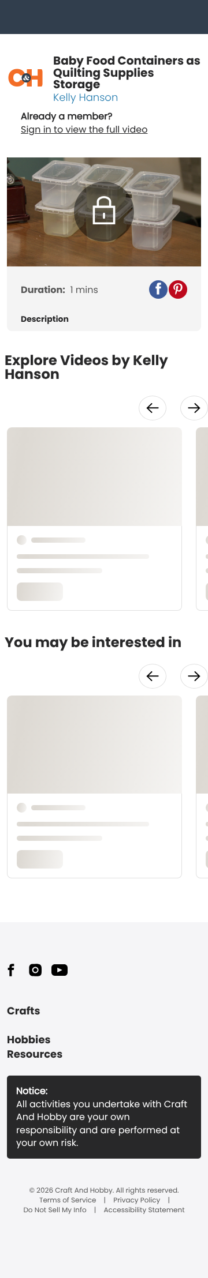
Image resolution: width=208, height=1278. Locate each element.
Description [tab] (45, 319)
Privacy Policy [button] (136, 1200)
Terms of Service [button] (67, 1200)
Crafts (23, 1011)
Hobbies (29, 1040)
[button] (158, 289)
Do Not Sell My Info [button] (54, 1210)
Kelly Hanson (85, 98)
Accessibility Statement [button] (144, 1210)
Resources (34, 1054)
